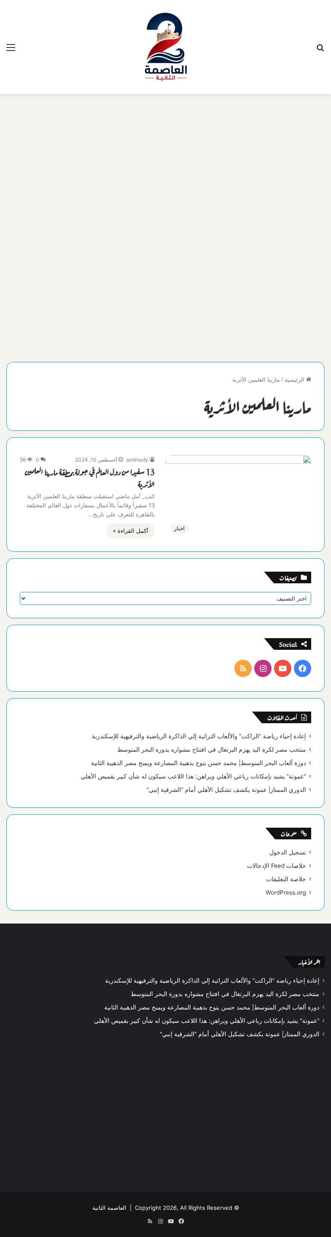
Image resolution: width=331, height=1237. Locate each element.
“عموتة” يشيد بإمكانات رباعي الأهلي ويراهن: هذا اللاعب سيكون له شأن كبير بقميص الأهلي (193, 776)
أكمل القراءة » (130, 530)
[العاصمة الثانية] (165, 47)
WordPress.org (285, 892)
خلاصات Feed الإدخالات (276, 865)
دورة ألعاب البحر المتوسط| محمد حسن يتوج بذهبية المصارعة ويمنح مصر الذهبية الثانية (198, 762)
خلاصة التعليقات (286, 879)
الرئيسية (295, 379)
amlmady (137, 459)
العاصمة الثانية (109, 1207)
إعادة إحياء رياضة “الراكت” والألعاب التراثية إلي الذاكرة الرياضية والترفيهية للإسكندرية (199, 736)
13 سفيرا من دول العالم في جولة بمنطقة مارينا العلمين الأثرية (90, 477)
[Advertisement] (165, 163)
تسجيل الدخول (287, 852)
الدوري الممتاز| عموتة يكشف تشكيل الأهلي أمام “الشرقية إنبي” (226, 789)
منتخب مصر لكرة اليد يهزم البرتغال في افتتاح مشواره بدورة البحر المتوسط (211, 749)
